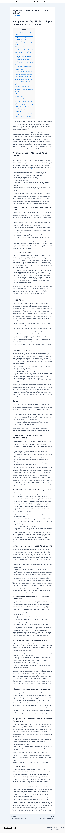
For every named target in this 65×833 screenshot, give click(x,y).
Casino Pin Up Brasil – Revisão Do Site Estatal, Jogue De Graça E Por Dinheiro (24, 106)
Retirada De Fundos (19, 96)
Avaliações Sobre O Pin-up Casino (23, 116)
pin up (32, 168)
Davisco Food (10, 828)
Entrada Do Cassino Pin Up (21, 39)
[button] (16, 1)
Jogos (16, 99)
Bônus (16, 44)
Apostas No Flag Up (20, 69)
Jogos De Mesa (18, 41)
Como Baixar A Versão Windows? (23, 78)
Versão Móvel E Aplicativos (21, 98)
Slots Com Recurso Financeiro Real (23, 42)
